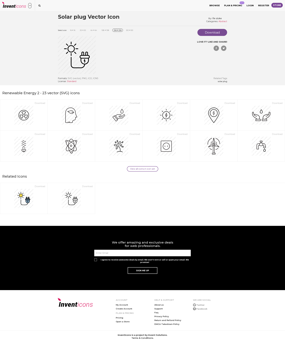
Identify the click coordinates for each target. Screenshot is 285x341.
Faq (156, 312)
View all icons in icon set (142, 169)
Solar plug (222, 81)
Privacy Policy (161, 316)
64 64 (94, 30)
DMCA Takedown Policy (166, 324)
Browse (214, 5)
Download (40, 103)
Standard (71, 81)
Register (263, 5)
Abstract (222, 21)
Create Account (124, 308)
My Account (122, 305)
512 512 (129, 30)
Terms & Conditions (142, 338)
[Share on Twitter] (223, 48)
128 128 (105, 30)
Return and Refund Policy (167, 320)
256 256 (118, 30)
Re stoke (217, 18)
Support (158, 308)
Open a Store (123, 321)
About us (159, 305)
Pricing (119, 318)
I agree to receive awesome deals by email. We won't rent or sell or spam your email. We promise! (145, 261)
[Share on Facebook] (216, 48)
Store (277, 5)
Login (250, 5)
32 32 (83, 30)
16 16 (72, 30)
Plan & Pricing (234, 4)
